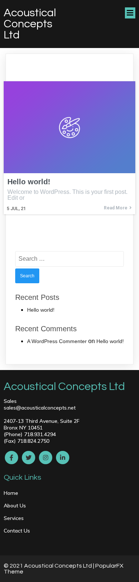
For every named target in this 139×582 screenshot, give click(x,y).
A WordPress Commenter (57, 341)
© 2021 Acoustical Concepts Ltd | (49, 566)
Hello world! (40, 310)
